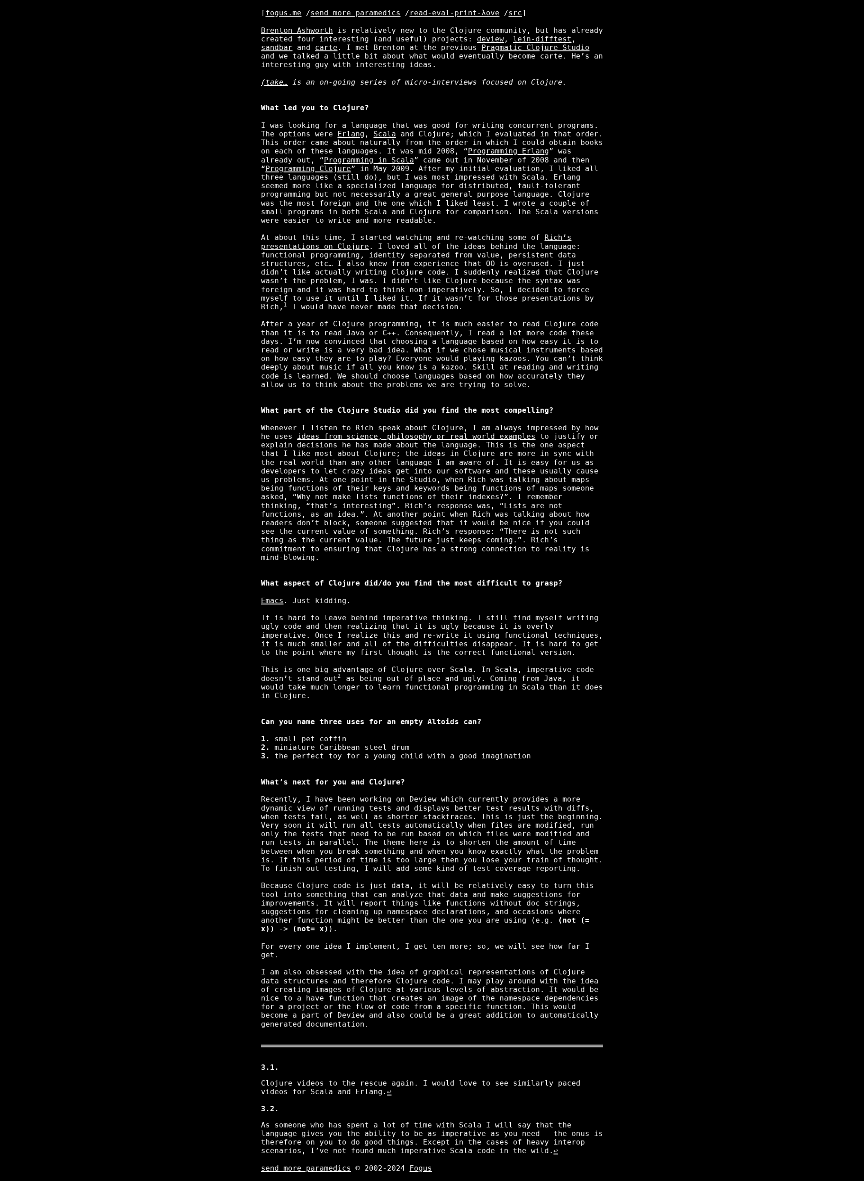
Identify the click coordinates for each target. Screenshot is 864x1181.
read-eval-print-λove (455, 13)
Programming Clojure (308, 168)
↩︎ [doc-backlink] (389, 1091)
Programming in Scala (369, 160)
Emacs (272, 600)
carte (326, 47)
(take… (274, 82)
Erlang (351, 134)
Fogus (421, 1168)
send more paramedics (355, 13)
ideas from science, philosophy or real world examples (416, 436)
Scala (385, 134)
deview (490, 39)
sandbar (276, 47)
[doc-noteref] (286, 306)
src (515, 13)
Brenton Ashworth (297, 30)
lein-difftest (542, 39)
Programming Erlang (508, 151)
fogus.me (284, 13)
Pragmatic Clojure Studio (536, 47)
